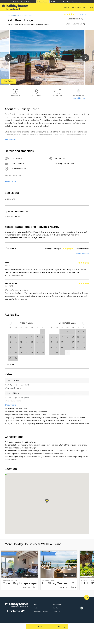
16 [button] (10, 347)
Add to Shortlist (74, 19)
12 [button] (26, 342)
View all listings (79, 98)
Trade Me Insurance (28, 2)
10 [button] (16, 342)
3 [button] (15, 337)
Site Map (55, 608)
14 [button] (37, 342)
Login (91, 7)
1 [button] (42, 332)
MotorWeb (66, 2)
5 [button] (26, 337)
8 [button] (42, 337)
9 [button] (10, 342)
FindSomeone (55, 2)
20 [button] (32, 347)
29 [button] (43, 353)
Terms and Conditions (41, 611)
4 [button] (21, 337)
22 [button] (43, 347)
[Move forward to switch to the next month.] (84, 323)
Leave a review (82, 253)
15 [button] (43, 342)
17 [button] (16, 347)
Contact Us (56, 611)
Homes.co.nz (76, 2)
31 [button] (16, 358)
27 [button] (32, 353)
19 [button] (26, 347)
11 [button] (21, 342)
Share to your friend (74, 24)
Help (35, 604)
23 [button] (10, 353)
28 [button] (37, 353)
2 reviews (83, 14)
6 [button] (31, 337)
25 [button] (21, 353)
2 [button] (10, 337)
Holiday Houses (42, 2)
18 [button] (21, 347)
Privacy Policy (57, 604)
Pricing (36, 608)
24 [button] (16, 353)
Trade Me (16, 2)
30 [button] (10, 358)
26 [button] (26, 353)
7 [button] (37, 337)
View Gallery (9, 81)
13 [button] (32, 342)
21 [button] (37, 347)
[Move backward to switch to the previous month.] (10, 323)
